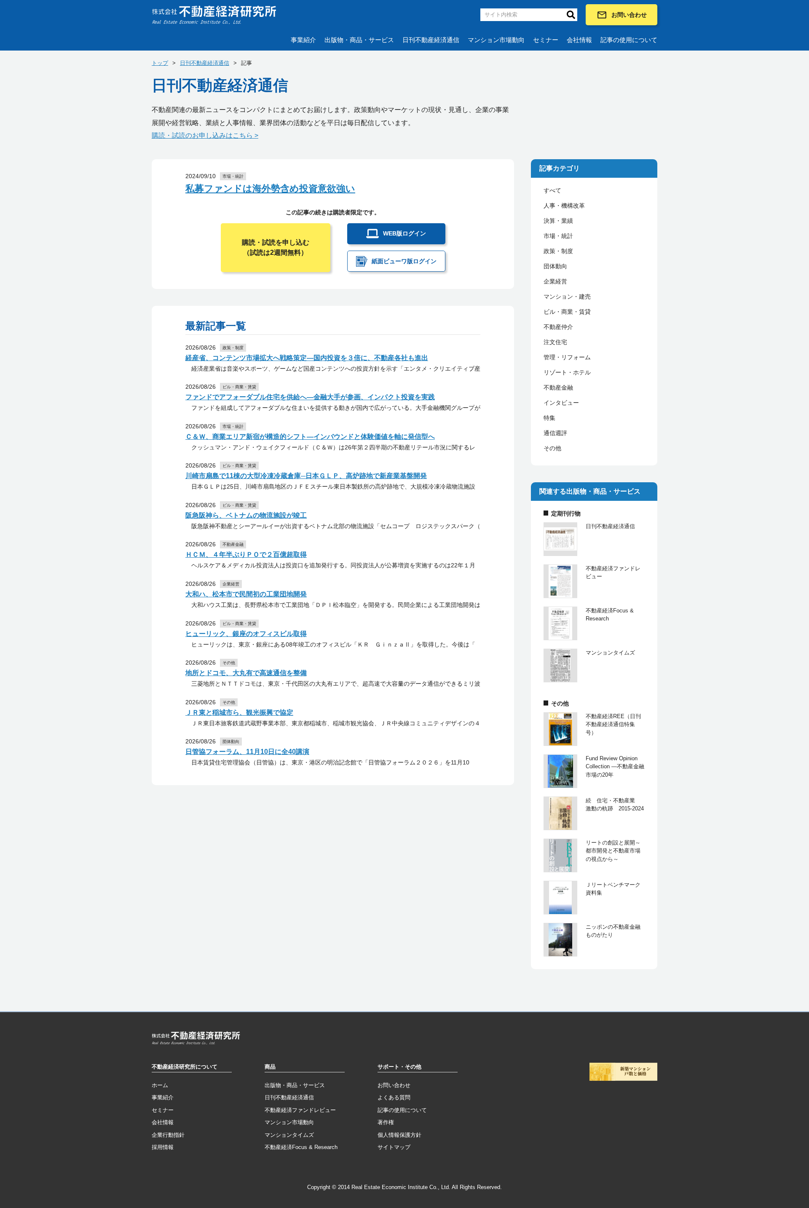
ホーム (160, 1085)
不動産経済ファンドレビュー (300, 1110)
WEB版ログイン (404, 233)
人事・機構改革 (564, 205)
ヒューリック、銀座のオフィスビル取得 (246, 633)
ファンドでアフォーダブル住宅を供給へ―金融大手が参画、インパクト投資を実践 (310, 397)
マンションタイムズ (289, 1135)
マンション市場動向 (496, 39)
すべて (552, 190)
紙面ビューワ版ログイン (404, 261)
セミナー (545, 39)
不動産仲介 (558, 326)
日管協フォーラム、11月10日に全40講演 (247, 751)
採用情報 (163, 1147)
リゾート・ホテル (567, 372)
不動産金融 (558, 387)
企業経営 (555, 281)
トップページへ (196, 1039)
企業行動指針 (168, 1135)
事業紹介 (303, 39)
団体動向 (555, 266)
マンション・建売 (567, 296)
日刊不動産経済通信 (430, 39)
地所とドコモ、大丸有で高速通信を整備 (246, 672)
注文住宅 (555, 342)
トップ (160, 63)
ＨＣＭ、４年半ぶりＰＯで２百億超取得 (246, 554)
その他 (552, 448)
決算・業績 (558, 220)
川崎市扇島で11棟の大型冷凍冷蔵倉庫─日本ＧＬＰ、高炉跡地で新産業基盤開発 (306, 475)
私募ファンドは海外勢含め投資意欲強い (270, 188)
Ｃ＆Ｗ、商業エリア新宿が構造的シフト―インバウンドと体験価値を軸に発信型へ (310, 436)
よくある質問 (394, 1097)
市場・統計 (558, 236)
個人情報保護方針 (399, 1135)
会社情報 (579, 39)
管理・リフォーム (567, 357)
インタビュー (561, 402)
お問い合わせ (629, 14)
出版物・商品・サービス (359, 39)
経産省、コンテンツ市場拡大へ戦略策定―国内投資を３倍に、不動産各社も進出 (306, 357)
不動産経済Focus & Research (301, 1147)
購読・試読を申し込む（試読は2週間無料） (275, 247)
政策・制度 (558, 251)
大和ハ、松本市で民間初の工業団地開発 (246, 594)
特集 (549, 417)
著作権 (386, 1122)
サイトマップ (394, 1147)
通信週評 (555, 433)
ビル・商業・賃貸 (567, 311)
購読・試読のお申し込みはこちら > (205, 135)
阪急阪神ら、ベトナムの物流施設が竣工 (246, 515)
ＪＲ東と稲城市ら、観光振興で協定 (239, 712)
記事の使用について (628, 39)
